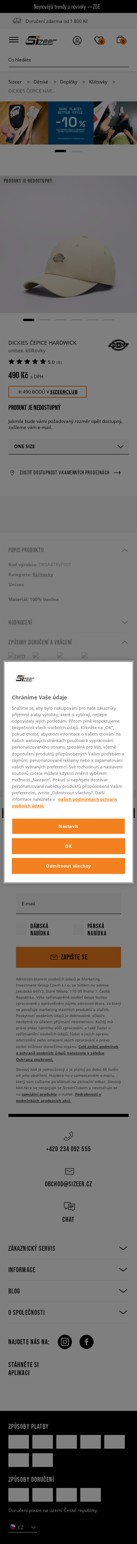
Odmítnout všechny (68, 866)
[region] (68, 771)
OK (68, 846)
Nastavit (68, 826)
